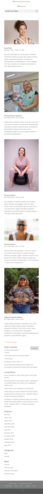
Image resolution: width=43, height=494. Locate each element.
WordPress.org (9, 474)
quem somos (13, 483)
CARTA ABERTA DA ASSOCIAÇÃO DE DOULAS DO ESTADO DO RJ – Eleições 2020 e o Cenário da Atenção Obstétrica (21, 394)
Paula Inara (10, 118)
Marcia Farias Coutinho (13, 116)
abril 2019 (7, 430)
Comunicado (8, 359)
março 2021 (8, 418)
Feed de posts (9, 468)
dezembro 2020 (9, 424)
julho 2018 (7, 445)
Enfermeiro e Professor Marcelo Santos (17, 399)
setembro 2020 (9, 427)
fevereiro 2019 (9, 433)
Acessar (6, 464)
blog (16, 486)
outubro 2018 (8, 439)
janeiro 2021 (8, 421)
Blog (5, 453)
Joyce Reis (8, 48)
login (34, 486)
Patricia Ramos (9, 244)
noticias (6, 456)
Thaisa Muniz (8, 391)
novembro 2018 (9, 436)
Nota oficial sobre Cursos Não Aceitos (16, 356)
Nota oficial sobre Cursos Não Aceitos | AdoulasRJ (20, 381)
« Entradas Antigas (10, 342)
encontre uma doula (25, 483)
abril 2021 (7, 414)
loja (21, 486)
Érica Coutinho (9, 195)
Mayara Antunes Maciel (13, 317)
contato (27, 486)
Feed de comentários (11, 471)
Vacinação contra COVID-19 (13, 362)
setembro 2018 (9, 442)
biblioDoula (8, 486)
